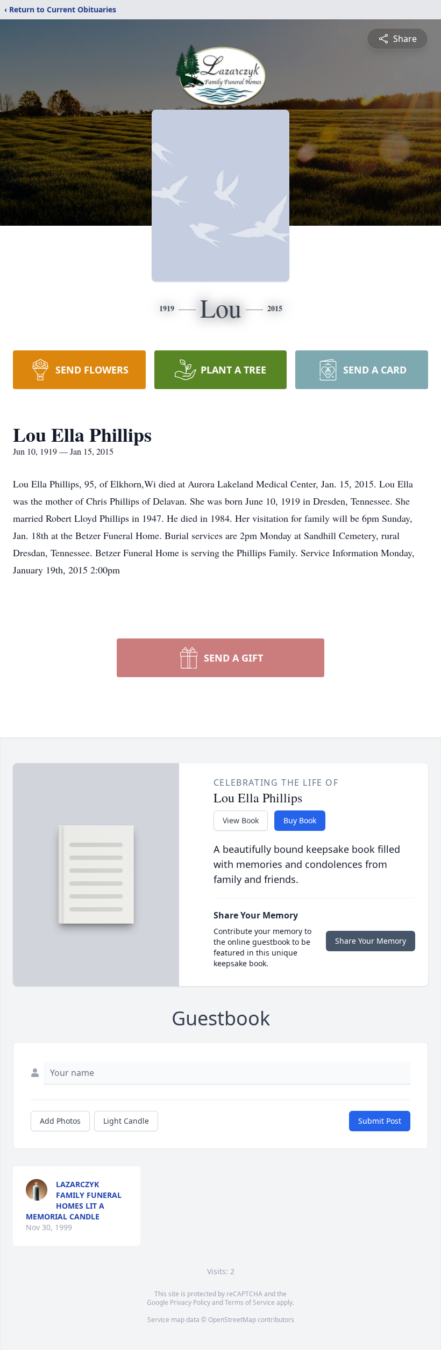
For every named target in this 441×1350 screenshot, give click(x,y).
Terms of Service (250, 1302)
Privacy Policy (190, 1302)
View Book (241, 820)
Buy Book (299, 820)
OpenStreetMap (232, 1319)
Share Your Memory (370, 941)
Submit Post (379, 1121)
